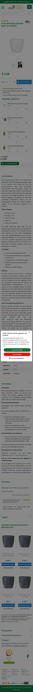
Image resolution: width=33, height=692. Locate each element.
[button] (16, 358)
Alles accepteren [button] (17, 350)
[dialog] (16, 346)
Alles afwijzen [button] (17, 354)
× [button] (29, 332)
